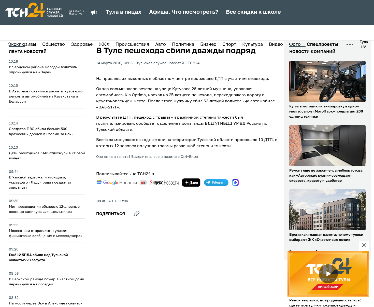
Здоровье (82, 44)
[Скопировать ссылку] (137, 214)
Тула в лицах (123, 12)
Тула (124, 201)
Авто (160, 44)
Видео (276, 44)
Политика (183, 44)
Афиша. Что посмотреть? (183, 12)
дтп (112, 201)
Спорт (229, 44)
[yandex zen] (191, 182)
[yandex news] (159, 182)
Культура (252, 44)
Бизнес (208, 44)
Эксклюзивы (22, 44)
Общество (53, 44)
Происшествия (132, 44)
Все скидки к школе (253, 12)
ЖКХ (104, 44)
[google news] (116, 182)
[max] (235, 182)
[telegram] (216, 182)
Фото (295, 44)
